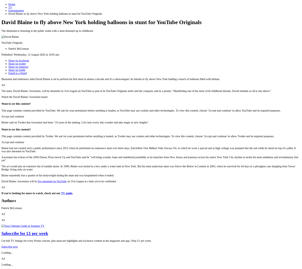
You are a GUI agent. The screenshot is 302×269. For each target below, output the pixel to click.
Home (11, 4)
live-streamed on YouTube (52, 181)
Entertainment (16, 10)
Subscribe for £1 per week (24, 233)
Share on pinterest (18, 66)
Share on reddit (16, 70)
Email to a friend (17, 73)
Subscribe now (9, 246)
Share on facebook (18, 60)
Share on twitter (17, 63)
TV (10, 7)
